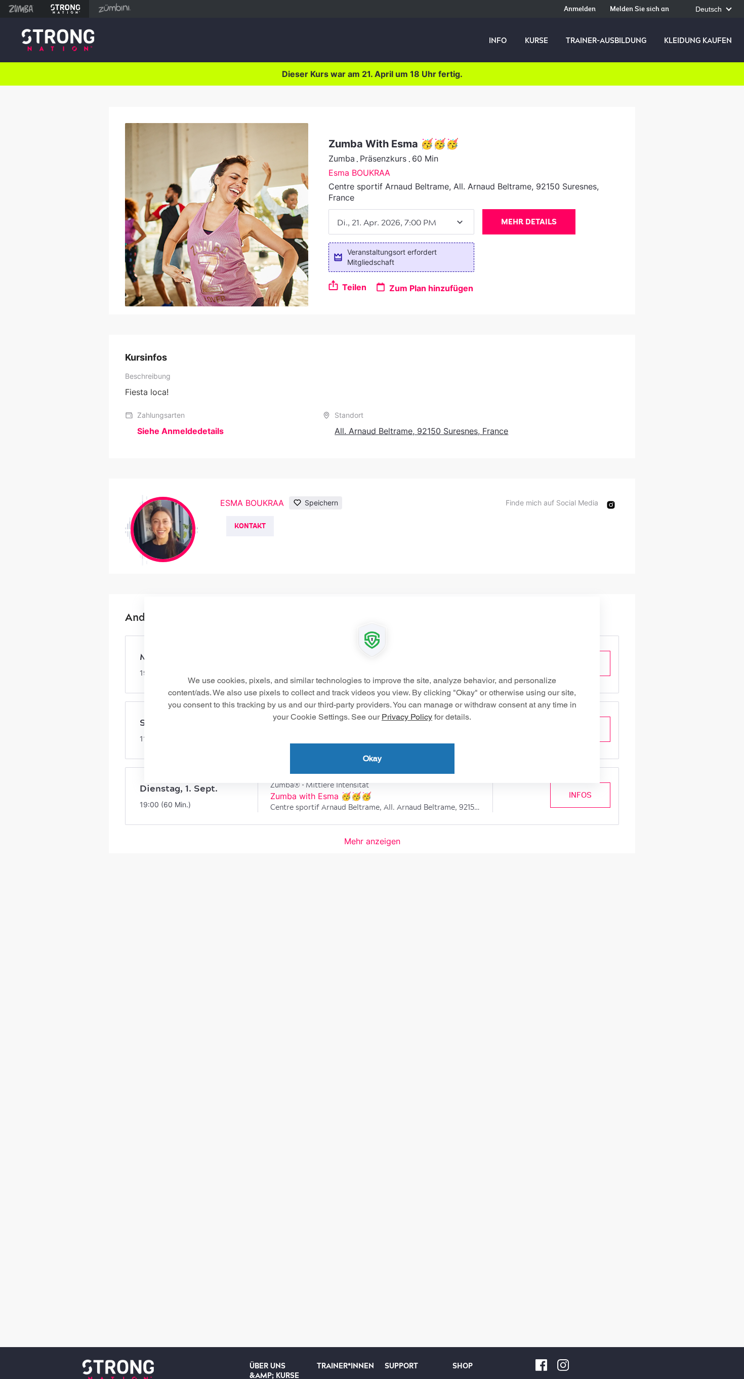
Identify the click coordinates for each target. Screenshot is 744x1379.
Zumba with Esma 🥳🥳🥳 (320, 796)
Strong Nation (65, 9)
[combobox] (401, 221)
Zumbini (114, 9)
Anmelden (580, 9)
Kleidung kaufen (698, 40)
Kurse (536, 40)
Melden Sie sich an (639, 9)
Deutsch (709, 9)
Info (498, 40)
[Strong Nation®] (58, 40)
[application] (372, 690)
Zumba (21, 9)
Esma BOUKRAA (359, 173)
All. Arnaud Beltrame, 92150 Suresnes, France (421, 431)
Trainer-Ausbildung (606, 40)
